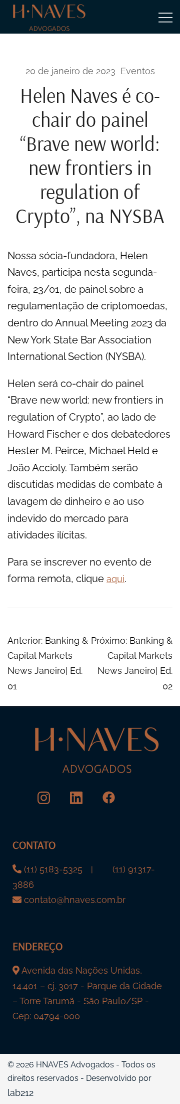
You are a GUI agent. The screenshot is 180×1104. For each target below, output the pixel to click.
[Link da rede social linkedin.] (76, 797)
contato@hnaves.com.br (75, 899)
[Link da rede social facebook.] (108, 797)
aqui (115, 579)
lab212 (21, 1092)
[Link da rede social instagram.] (44, 797)
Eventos (137, 71)
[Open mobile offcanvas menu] (165, 17)
